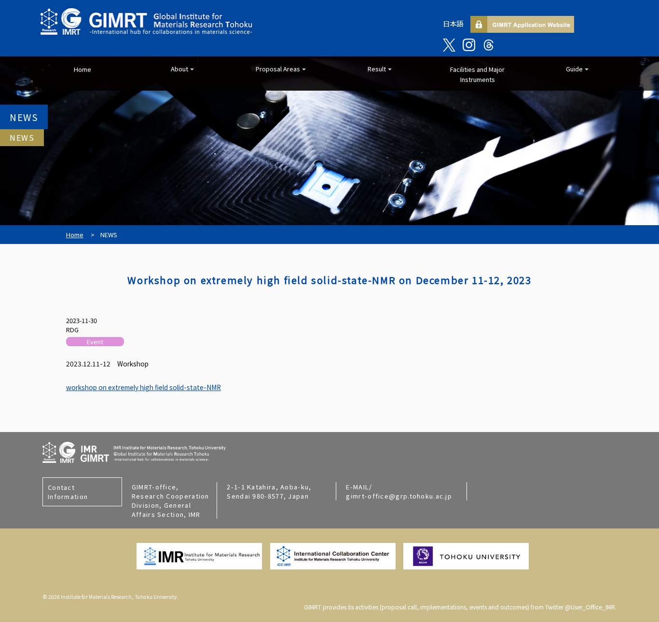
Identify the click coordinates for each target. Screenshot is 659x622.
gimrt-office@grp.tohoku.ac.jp (399, 495)
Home (82, 69)
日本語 (453, 23)
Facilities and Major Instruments (477, 74)
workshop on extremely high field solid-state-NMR (143, 387)
